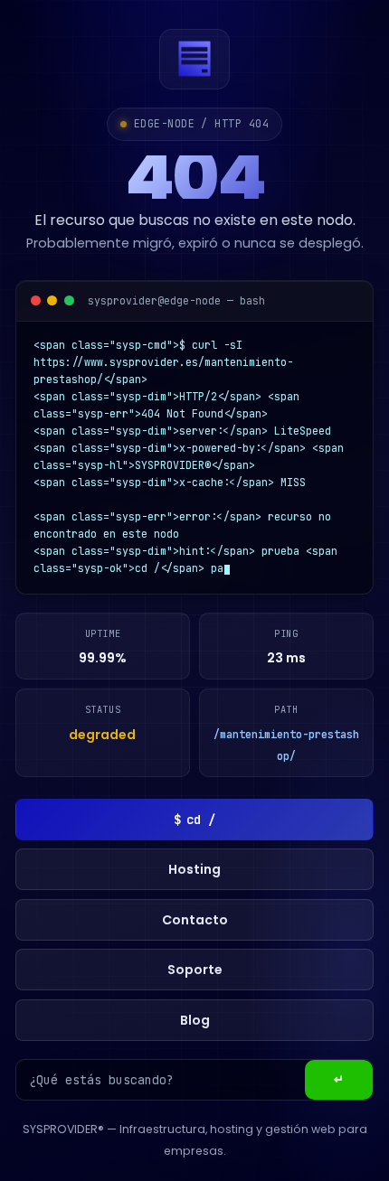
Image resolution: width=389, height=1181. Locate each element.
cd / (194, 819)
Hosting (194, 869)
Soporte (195, 970)
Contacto (195, 920)
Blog (195, 1020)
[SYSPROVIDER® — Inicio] (194, 59)
